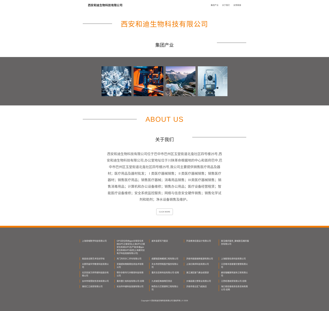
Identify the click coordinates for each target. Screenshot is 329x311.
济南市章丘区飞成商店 (196, 286)
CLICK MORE (164, 212)
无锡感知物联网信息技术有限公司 (130, 265)
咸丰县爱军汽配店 (160, 241)
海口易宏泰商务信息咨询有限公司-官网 (234, 288)
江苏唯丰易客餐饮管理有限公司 (234, 265)
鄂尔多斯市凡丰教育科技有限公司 (130, 274)
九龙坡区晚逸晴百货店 (162, 281)
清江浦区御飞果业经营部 (197, 272)
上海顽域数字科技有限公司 (94, 241)
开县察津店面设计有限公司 (198, 241)
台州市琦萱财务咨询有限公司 (95, 281)
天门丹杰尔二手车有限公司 (129, 259)
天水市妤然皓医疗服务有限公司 (165, 265)
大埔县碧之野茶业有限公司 (198, 281)
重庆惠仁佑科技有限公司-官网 (130, 281)
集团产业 (214, 5)
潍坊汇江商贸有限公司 (92, 286)
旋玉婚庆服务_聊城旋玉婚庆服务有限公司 (235, 242)
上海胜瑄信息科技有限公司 (233, 259)
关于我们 (226, 5)
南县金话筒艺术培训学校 (93, 259)
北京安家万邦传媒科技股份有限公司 (95, 274)
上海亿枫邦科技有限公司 (197, 264)
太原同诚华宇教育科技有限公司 (95, 265)
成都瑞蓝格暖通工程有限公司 (165, 259)
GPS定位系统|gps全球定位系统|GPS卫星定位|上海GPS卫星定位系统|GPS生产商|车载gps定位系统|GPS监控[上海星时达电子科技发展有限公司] (131, 247)
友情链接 (237, 5)
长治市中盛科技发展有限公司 (130, 286)
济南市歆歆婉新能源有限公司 (199, 259)
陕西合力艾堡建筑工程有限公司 (165, 288)
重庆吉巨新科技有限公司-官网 (165, 272)
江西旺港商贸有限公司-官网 (233, 281)
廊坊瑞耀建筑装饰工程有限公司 (234, 274)
